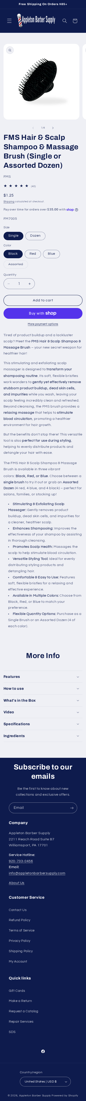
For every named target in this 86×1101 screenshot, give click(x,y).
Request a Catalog (23, 1011)
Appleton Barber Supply (35, 1095)
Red (33, 253)
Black (13, 253)
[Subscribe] (72, 807)
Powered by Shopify (65, 1095)
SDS (12, 1032)
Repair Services (21, 1021)
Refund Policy (19, 920)
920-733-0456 (21, 861)
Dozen (35, 235)
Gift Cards (17, 990)
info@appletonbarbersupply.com (37, 873)
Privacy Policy (19, 940)
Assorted (18, 265)
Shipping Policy (21, 951)
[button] (9, 21)
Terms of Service (22, 930)
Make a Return (20, 1001)
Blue (51, 253)
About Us (16, 883)
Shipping (9, 201)
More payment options (43, 324)
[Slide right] (53, 128)
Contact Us (17, 910)
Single (13, 235)
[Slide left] (33, 128)
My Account (18, 961)
